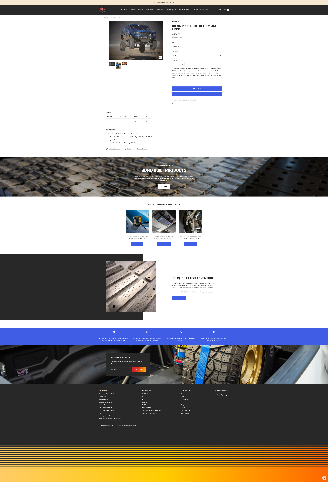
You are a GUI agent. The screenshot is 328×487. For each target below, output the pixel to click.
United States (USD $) (105, 425)
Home (100, 18)
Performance (159, 10)
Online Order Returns (105, 402)
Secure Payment (142, 149)
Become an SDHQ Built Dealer (108, 394)
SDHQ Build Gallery (184, 10)
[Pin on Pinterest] (179, 103)
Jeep (182, 405)
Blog (143, 396)
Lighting (132, 10)
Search (219, 10)
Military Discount (104, 405)
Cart (226, 10)
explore (164, 186)
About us (144, 402)
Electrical (140, 10)
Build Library (185, 413)
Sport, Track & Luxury (187, 410)
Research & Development (200, 10)
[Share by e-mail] (184, 103)
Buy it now (197, 94)
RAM (182, 402)
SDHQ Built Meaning (147, 394)
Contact (144, 399)
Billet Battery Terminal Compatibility (110, 418)
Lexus (183, 407)
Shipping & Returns (114, 149)
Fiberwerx (175, 21)
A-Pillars (137, 244)
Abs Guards (190, 244)
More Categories (171, 10)
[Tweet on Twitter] (182, 103)
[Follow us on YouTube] (226, 395)
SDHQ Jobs (145, 405)
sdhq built (179, 298)
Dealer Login (103, 396)
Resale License (103, 399)
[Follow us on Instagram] (222, 395)
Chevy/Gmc (184, 399)
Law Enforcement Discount (107, 410)
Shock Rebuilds (146, 407)
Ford (182, 396)
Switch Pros (164, 244)
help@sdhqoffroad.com (214, 340)
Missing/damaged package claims (109, 416)
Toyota (183, 394)
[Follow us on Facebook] (217, 395)
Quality (129, 149)
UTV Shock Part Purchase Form (151, 410)
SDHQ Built (124, 10)
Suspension (149, 10)
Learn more (170, 2)
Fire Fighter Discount (105, 407)
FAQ (100, 413)
